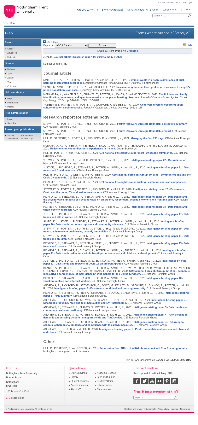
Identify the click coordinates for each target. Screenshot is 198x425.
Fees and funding (106, 377)
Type (9, 73)
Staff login (187, 2)
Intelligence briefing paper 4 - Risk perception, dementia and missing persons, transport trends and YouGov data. (115, 316)
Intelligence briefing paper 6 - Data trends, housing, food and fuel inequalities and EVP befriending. (115, 301)
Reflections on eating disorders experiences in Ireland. (83, 148)
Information (12, 103)
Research (169, 10)
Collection (11, 86)
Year (9, 82)
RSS (189, 45)
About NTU (76, 389)
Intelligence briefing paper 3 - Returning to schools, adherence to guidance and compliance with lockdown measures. (113, 323)
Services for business (143, 10)
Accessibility (163, 409)
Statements (150, 409)
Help (9, 98)
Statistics (11, 123)
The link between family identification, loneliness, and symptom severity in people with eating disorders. (115, 96)
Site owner (185, 409)
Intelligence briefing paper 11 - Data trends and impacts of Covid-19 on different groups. (114, 262)
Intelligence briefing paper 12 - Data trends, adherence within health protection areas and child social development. (114, 252)
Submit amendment (12, 137)
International (112, 10)
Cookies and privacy (134, 409)
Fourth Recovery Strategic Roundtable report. (144, 131)
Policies (11, 107)
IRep (9, 33)
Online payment (79, 373)
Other (118, 56)
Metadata (11, 57)
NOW (178, 2)
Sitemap (174, 409)
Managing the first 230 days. (147, 138)
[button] (102, 46)
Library (74, 377)
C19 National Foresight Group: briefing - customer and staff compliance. (142, 182)
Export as (48, 45)
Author (10, 78)
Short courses (104, 389)
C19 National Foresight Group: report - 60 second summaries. (136, 152)
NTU (6, 23)
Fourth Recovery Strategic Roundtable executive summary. (152, 123)
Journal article (62, 56)
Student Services (80, 381)
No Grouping (130, 50)
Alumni (185, 10)
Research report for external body (93, 56)
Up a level (52, 42)
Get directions (16, 397)
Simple (10, 49)
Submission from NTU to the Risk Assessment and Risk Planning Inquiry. (143, 348)
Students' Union (105, 381)
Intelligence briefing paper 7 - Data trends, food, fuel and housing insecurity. (100, 288)
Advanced (12, 53)
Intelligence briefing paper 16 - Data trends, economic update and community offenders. (113, 223)
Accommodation (79, 385)
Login (9, 119)
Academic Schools (106, 373)
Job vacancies (104, 385)
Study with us (87, 10)
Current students (166, 2)
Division (11, 69)
